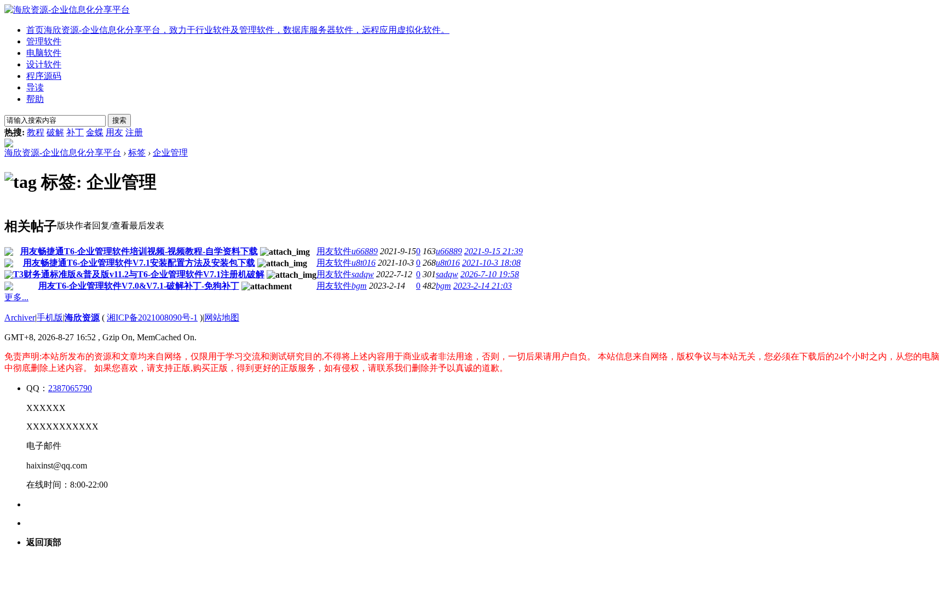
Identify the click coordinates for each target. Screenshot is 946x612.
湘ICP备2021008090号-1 (152, 317)
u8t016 (363, 262)
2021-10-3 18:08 (491, 262)
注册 (134, 132)
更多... (16, 297)
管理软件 (43, 41)
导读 (35, 87)
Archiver (19, 317)
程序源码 (43, 76)
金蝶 (94, 132)
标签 (137, 152)
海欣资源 (82, 317)
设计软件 (43, 64)
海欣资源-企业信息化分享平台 (62, 152)
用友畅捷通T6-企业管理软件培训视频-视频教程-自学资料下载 (139, 251)
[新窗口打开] (8, 253)
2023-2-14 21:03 (482, 285)
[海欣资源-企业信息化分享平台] (67, 9)
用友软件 (333, 251)
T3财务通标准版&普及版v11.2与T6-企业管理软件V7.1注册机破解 (138, 274)
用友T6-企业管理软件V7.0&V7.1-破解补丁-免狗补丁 (138, 285)
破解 (55, 132)
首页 (237, 30)
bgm (359, 285)
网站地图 (221, 317)
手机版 (50, 317)
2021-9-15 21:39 (493, 251)
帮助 (35, 99)
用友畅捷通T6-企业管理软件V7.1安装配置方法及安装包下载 (139, 262)
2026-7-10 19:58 (489, 274)
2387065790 (70, 388)
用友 (114, 132)
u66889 (364, 251)
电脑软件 (43, 53)
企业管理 (170, 152)
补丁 (75, 132)
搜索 (119, 120)
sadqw (362, 274)
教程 (35, 132)
